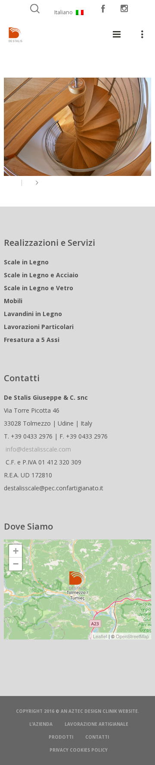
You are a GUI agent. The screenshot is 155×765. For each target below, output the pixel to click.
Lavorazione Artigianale (96, 724)
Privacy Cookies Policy (79, 750)
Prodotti (61, 737)
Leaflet (100, 636)
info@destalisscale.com (38, 449)
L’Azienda (41, 724)
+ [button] (16, 551)
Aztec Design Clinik (92, 711)
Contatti (97, 737)
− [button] (16, 563)
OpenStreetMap (132, 636)
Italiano (63, 12)
